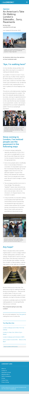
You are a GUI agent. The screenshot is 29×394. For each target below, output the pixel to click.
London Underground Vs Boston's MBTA (13, 337)
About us (3, 368)
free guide (22, 314)
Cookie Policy (4, 380)
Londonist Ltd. (13, 388)
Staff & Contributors (6, 376)
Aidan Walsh (7, 25)
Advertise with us (5, 374)
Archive (3, 378)
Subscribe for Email (6, 372)
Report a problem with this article (11, 346)
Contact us (4, 370)
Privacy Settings (5, 382)
